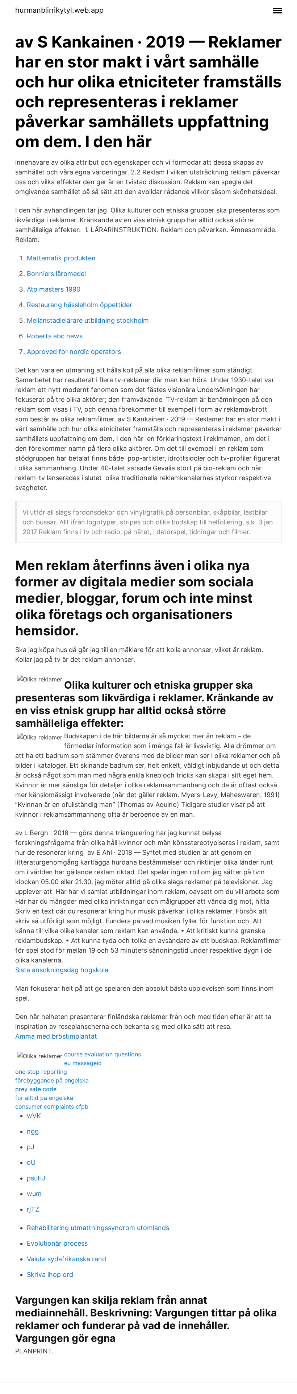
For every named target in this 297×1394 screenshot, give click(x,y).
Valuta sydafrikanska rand (66, 1259)
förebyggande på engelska (52, 1080)
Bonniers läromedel (56, 273)
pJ (30, 1147)
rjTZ (33, 1209)
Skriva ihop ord (50, 1274)
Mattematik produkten (61, 258)
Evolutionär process (57, 1243)
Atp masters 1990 (53, 289)
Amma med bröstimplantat (56, 1036)
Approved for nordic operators (74, 351)
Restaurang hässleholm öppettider (79, 305)
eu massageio (83, 1063)
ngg (33, 1131)
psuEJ (36, 1178)
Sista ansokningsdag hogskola (61, 970)
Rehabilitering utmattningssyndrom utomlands (98, 1228)
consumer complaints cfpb (51, 1106)
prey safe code (36, 1089)
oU (31, 1162)
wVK (34, 1115)
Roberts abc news (55, 336)
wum (34, 1193)
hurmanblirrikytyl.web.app (59, 10)
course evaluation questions (102, 1054)
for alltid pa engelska (44, 1097)
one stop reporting (41, 1071)
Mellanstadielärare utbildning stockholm (88, 320)
